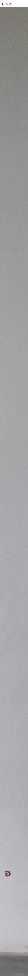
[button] (23, 4)
